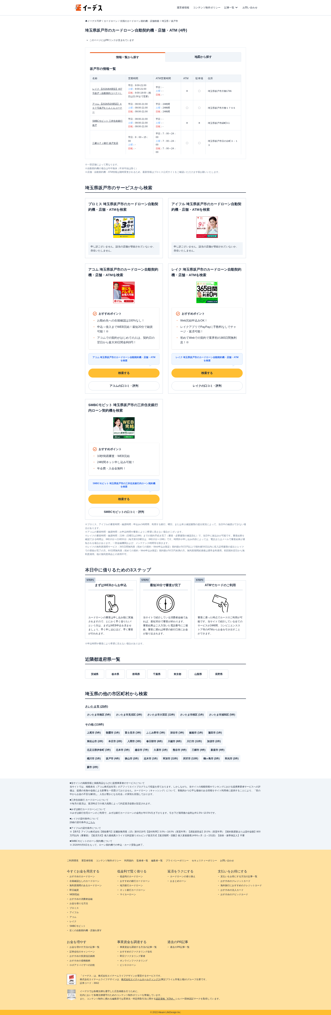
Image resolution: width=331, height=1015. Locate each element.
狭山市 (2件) (131, 758)
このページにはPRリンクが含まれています (111, 40)
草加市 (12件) (170, 758)
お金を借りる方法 (79, 903)
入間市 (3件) (134, 741)
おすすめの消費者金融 (81, 899)
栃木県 (115, 674)
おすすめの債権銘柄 (80, 960)
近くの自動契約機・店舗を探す (86, 930)
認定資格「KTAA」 (165, 998)
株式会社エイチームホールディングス (140, 979)
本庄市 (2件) (115, 741)
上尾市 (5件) (94, 732)
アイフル (74, 912)
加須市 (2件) (214, 741)
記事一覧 (229, 7)
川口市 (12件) (194, 741)
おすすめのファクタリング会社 (136, 951)
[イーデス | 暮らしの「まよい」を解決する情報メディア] (88, 9)
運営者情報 (183, 7)
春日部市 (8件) (154, 741)
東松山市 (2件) (95, 741)
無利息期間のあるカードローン (86, 885)
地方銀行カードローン (131, 885)
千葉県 (157, 674)
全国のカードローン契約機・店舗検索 (139, 21)
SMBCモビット (77, 926)
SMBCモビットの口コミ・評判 (124, 511)
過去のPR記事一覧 (179, 947)
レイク (73, 921)
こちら (91, 822)
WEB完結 (74, 894)
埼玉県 (165, 21)
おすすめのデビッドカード (234, 894)
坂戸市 (174, 21)
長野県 (219, 674)
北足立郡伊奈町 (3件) (99, 749)
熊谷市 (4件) (179, 749)
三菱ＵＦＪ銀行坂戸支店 (105, 143)
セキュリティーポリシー (204, 860)
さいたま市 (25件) (96, 706)
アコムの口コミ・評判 (124, 385)
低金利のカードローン (131, 876)
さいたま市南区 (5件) (99, 714)
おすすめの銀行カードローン (135, 881)
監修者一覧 (142, 860)
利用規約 (129, 860)
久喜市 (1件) (160, 749)
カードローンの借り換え (182, 876)
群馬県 (136, 674)
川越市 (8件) (174, 741)
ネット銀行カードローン (132, 890)
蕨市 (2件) (92, 767)
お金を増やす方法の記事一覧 (84, 947)
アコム (73, 917)
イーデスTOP (94, 21)
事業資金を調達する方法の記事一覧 (138, 947)
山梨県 (198, 674)
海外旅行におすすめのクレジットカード (241, 885)
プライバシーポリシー (177, 860)
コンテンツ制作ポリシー (206, 7)
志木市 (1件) (150, 758)
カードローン (111, 21)
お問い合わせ (250, 7)
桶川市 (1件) (94, 758)
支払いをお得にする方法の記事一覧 (238, 876)
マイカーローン (128, 894)
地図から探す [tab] (203, 56)
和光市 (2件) (231, 758)
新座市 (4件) (217, 749)
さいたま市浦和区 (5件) (222, 714)
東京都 (177, 674)
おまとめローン (178, 881)
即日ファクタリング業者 (132, 956)
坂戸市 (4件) (113, 758)
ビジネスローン (128, 965)
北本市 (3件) (122, 749)
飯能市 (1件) (196, 732)
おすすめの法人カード (231, 890)
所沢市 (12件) (190, 758)
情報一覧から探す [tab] (127, 57)
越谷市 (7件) (141, 749)
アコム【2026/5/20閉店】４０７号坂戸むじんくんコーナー (107, 108)
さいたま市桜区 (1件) (192, 714)
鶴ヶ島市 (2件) (211, 758)
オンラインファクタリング (133, 960)
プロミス (74, 908)
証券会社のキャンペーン (82, 951)
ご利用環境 (72, 860)
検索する (124, 373)
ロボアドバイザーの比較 (82, 965)
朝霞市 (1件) (113, 732)
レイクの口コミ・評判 (207, 385)
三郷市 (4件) (198, 749)
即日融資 (74, 890)
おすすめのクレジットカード (235, 881)
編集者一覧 (157, 860)
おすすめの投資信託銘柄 (82, 956)
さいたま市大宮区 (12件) (161, 714)
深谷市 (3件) (177, 732)
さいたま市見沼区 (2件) (129, 714)
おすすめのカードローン (82, 876)
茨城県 (94, 674)
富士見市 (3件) (133, 732)
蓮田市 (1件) (215, 732)
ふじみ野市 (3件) (155, 732)
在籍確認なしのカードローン (84, 881)
